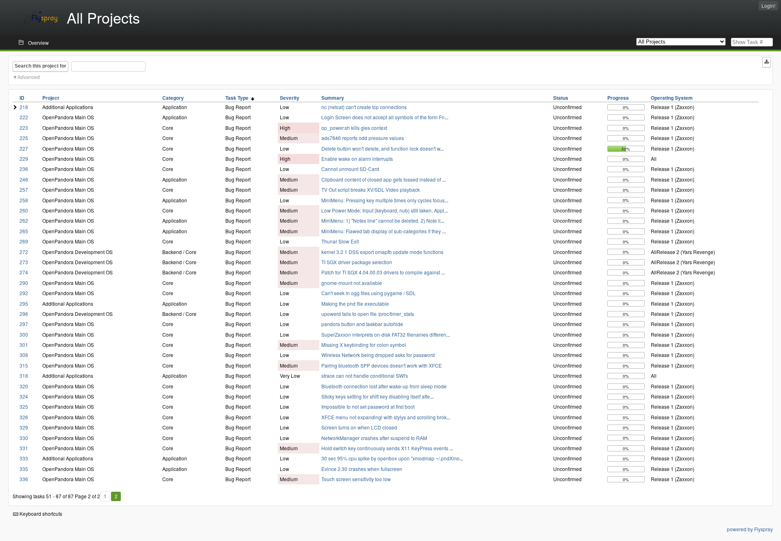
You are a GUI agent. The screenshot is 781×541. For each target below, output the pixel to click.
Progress (618, 97)
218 (24, 106)
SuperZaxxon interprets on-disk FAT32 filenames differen (383, 334)
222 (24, 117)
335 (24, 468)
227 (24, 148)
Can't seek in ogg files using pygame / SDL (368, 292)
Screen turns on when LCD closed (359, 427)
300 (24, 334)
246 (24, 179)
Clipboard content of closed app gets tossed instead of (381, 179)
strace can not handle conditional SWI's (364, 375)
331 (24, 448)
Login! (768, 5)
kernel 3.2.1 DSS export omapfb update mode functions (382, 251)
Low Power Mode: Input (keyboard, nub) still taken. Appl (382, 210)
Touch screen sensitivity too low (356, 478)
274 (24, 272)
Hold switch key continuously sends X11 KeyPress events (385, 448)
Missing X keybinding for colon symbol (363, 344)
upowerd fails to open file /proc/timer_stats (367, 313)
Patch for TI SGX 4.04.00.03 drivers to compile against (381, 272)
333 (24, 458)
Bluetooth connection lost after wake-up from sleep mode (384, 386)
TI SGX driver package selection (356, 261)
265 (24, 231)
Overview (38, 42)
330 (24, 437)
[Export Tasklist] (766, 62)
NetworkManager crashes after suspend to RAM (374, 437)
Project (50, 97)
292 (24, 292)
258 (24, 200)
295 (24, 303)
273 (24, 261)
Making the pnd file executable (355, 303)
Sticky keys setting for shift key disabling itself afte (375, 396)
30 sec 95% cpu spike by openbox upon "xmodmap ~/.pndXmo (390, 458)
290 (24, 282)
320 (24, 386)
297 (24, 323)
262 (24, 220)
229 (24, 158)
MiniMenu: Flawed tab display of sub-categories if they (381, 231)
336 (24, 478)
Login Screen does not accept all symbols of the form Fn (383, 117)
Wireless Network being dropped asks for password (378, 354)
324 (24, 396)
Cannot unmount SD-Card (350, 168)
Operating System (672, 97)
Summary (332, 97)
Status (560, 97)
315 (24, 365)
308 (24, 354)
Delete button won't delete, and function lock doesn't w (380, 148)
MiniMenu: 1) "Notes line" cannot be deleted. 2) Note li (381, 220)
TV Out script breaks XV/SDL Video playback (370, 189)
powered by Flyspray (750, 529)
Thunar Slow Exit (340, 241)
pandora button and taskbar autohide (362, 323)
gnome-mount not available (351, 282)
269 (24, 241)
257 (24, 189)
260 (24, 210)
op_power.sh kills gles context (354, 127)
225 (24, 137)
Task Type (238, 97)
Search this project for (40, 66)
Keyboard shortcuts (40, 513)
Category (173, 97)
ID (22, 97)
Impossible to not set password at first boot (367, 406)
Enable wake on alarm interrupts (357, 158)
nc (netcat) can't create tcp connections (364, 106)
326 (24, 417)
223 (24, 127)
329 (24, 427)
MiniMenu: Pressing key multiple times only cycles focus (383, 200)
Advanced (28, 76)
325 (24, 406)
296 (24, 313)
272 (24, 251)
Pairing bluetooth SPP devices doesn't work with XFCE (381, 365)
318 (24, 375)
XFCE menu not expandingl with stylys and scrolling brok (384, 417)
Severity (289, 97)
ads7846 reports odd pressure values (362, 137)
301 (24, 344)
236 (24, 168)
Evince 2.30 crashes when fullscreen (361, 468)
